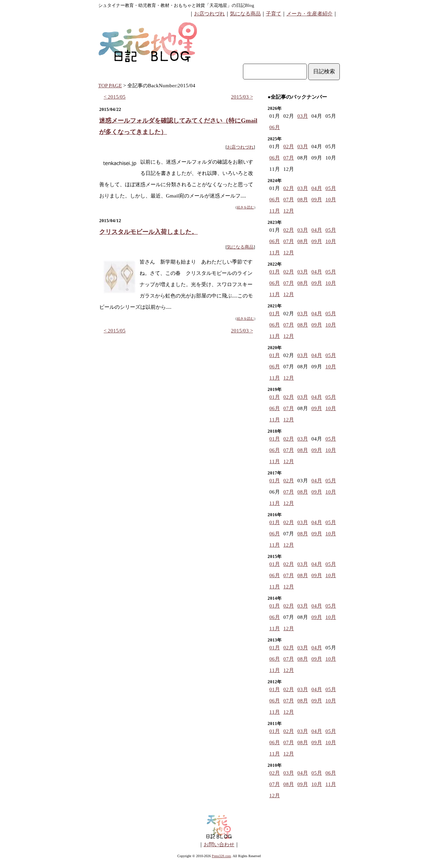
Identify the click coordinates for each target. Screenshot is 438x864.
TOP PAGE (110, 85)
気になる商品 (245, 13)
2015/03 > (242, 97)
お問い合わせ (219, 844)
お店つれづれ (209, 13)
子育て (273, 13)
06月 (274, 127)
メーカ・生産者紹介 (309, 13)
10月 (330, 199)
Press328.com (221, 856)
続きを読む (245, 207)
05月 (330, 188)
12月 (288, 211)
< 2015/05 (115, 97)
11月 (274, 211)
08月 (302, 199)
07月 (288, 158)
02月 (288, 146)
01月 (274, 272)
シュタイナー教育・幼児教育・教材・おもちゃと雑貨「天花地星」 (165, 5)
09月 (316, 199)
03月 (302, 116)
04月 (316, 188)
